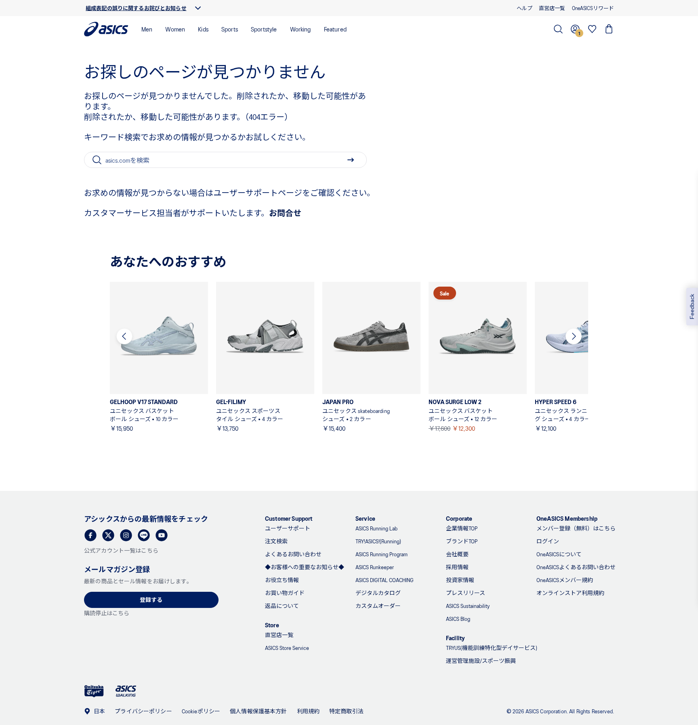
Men (146, 29)
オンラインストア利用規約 (570, 592)
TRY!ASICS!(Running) (378, 541)
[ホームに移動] (106, 29)
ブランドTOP (461, 541)
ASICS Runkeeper (374, 567)
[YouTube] (161, 535)
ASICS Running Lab (376, 528)
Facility (455, 637)
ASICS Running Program (381, 554)
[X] (108, 535)
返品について (282, 605)
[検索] (558, 29)
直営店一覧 (279, 634)
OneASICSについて (559, 554)
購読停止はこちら (106, 613)
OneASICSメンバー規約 (564, 579)
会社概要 (457, 554)
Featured (335, 29)
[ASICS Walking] (126, 691)
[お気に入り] (592, 29)
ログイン (547, 541)
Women (175, 29)
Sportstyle (264, 29)
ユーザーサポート (287, 528)
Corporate (459, 518)
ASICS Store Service (287, 647)
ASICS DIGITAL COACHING (384, 579)
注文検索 (276, 541)
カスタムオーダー (378, 605)
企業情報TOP (461, 528)
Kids (203, 29)
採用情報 (457, 567)
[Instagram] (126, 535)
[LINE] (143, 535)
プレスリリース (465, 592)
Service (365, 518)
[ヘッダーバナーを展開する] (198, 8)
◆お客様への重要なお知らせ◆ (304, 567)
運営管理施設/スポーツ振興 (481, 660)
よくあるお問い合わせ (293, 554)
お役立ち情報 (282, 579)
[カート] (609, 29)
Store (272, 625)
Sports (229, 29)
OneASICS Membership (566, 518)
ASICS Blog (458, 618)
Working (300, 29)
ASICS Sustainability (468, 605)
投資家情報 (460, 579)
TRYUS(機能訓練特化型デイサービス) (491, 647)
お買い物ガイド (285, 592)
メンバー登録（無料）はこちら (576, 528)
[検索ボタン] (351, 160)
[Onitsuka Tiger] (94, 691)
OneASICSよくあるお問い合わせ (576, 567)
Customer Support (289, 518)
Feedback (692, 306)
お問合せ (285, 213)
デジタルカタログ (378, 592)
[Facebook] (90, 535)
